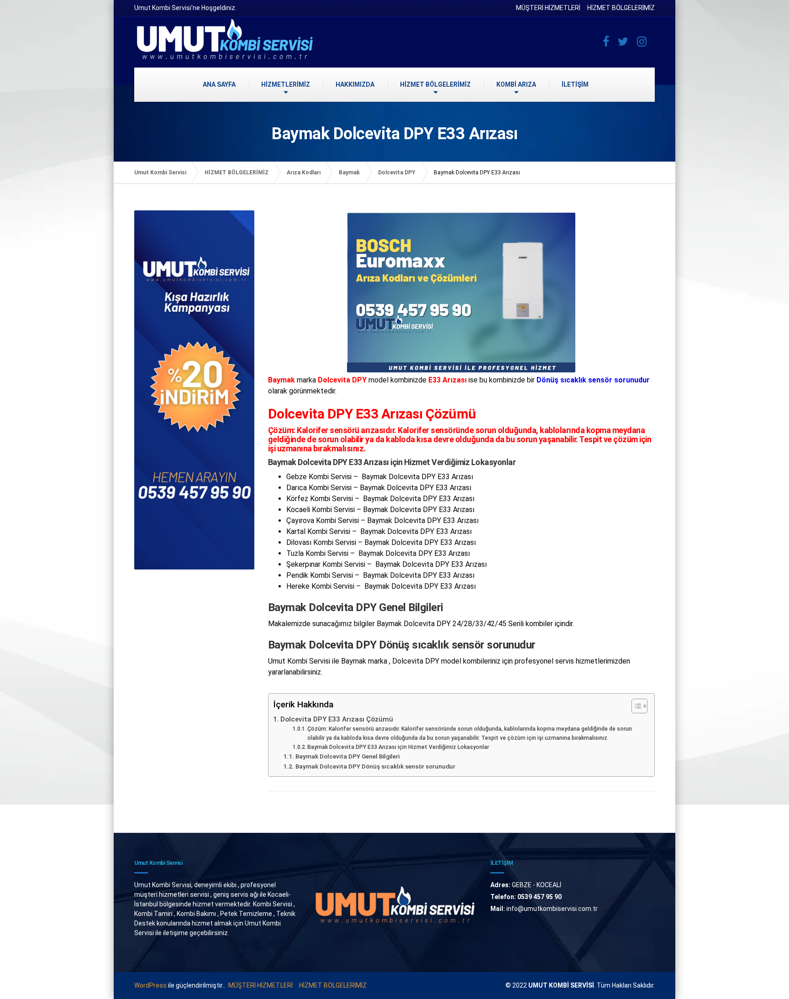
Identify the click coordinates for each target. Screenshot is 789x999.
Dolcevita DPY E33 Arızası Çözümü (336, 719)
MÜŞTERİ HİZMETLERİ (548, 7)
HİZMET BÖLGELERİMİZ (621, 7)
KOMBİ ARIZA (516, 84)
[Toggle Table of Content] (635, 706)
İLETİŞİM (575, 84)
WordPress (150, 985)
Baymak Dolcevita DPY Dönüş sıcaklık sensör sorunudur (375, 766)
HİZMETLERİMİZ (285, 84)
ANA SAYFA (219, 84)
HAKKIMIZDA (355, 84)
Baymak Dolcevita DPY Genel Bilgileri (347, 756)
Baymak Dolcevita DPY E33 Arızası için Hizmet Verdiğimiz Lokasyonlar (398, 747)
